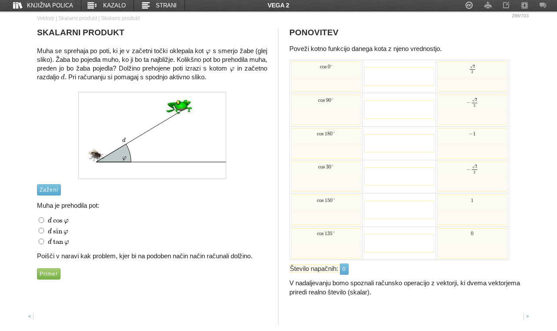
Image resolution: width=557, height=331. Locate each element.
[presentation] (208, 50)
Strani (166, 5)
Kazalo (114, 5)
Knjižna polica (50, 5)
